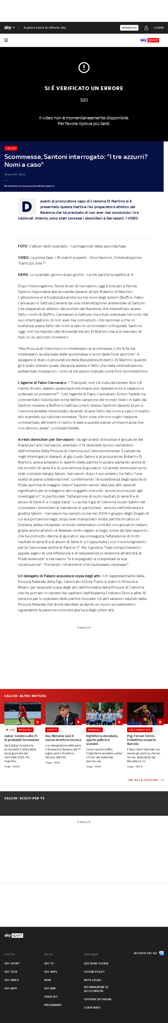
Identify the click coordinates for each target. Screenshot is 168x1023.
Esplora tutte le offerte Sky (45, 27)
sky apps (51, 971)
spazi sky (51, 996)
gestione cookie (96, 963)
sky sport (12, 963)
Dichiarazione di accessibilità (96, 989)
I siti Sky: (9, 954)
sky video (11, 980)
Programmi (52, 1005)
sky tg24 (11, 971)
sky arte (10, 988)
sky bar (50, 988)
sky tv (49, 963)
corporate (92, 1007)
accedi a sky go (145, 953)
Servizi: (48, 954)
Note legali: (91, 954)
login (159, 27)
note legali (92, 980)
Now (47, 980)
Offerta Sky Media (97, 999)
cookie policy (94, 971)
